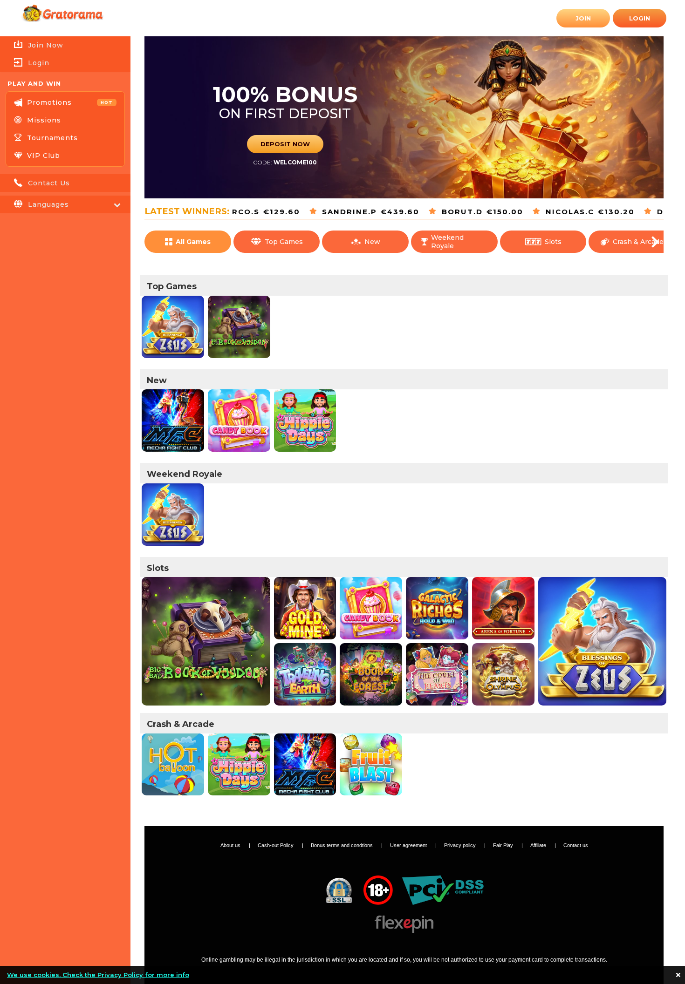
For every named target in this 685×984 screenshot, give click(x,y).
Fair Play (503, 845)
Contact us (575, 845)
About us (231, 845)
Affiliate (539, 845)
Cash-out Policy (276, 845)
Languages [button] (48, 204)
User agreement (409, 845)
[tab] (65, 63)
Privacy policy (460, 845)
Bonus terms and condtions (342, 845)
